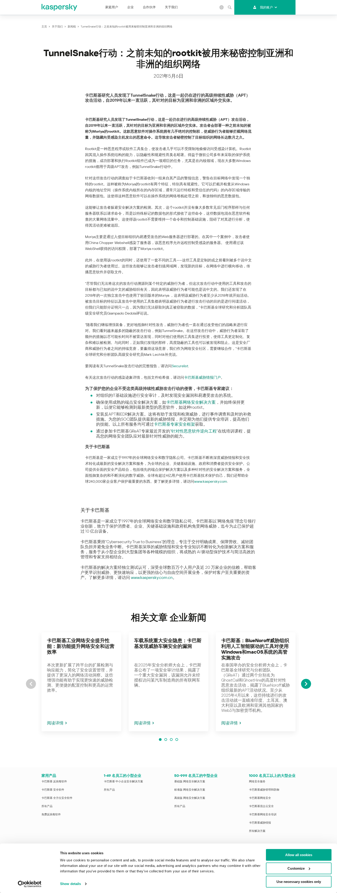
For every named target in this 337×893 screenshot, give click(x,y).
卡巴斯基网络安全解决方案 (191, 402)
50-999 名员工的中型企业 (196, 775)
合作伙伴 (149, 7)
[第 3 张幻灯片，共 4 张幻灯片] (171, 739)
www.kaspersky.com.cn (152, 577)
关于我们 (171, 7)
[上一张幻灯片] (31, 683)
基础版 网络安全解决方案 (189, 781)
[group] (81, 681)
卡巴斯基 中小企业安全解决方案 (123, 781)
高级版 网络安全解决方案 (189, 798)
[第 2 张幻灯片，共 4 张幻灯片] (165, 739)
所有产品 (46, 806)
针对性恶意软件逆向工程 (194, 431)
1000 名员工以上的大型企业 (272, 775)
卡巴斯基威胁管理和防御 (264, 789)
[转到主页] (59, 7)
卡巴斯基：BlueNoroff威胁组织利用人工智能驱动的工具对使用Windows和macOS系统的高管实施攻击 (255, 649)
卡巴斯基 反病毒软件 (54, 781)
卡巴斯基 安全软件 (52, 789)
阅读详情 (55, 722)
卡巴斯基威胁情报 (260, 822)
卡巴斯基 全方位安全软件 (56, 798)
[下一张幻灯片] (306, 683)
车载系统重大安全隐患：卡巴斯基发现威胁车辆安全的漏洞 (168, 643)
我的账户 (266, 7)
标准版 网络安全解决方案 (189, 789)
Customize (296, 868)
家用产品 (48, 775)
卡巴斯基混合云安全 (261, 806)
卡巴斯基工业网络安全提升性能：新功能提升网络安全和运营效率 (80, 646)
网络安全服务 (257, 781)
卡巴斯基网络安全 (260, 798)
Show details (70, 884)
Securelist (180, 366)
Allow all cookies (298, 855)
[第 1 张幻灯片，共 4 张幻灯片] (160, 739)
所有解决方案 (257, 831)
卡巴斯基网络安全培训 (262, 814)
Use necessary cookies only (298, 882)
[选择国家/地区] (221, 7)
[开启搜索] (229, 7)
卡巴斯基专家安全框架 (174, 424)
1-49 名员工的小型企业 (122, 775)
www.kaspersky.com (210, 481)
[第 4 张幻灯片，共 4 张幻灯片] (177, 739)
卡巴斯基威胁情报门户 (202, 377)
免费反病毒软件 (51, 814)
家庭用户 (111, 7)
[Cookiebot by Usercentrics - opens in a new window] (30, 884)
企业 (130, 7)
